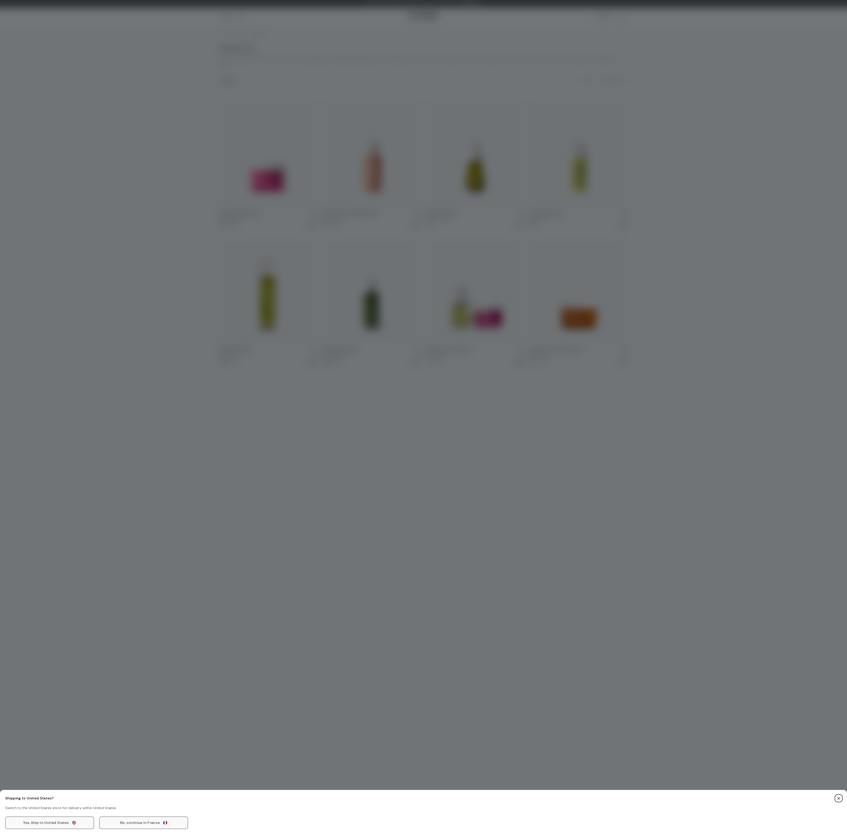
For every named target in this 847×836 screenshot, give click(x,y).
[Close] (839, 798)
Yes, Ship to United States (46, 822)
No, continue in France (140, 822)
